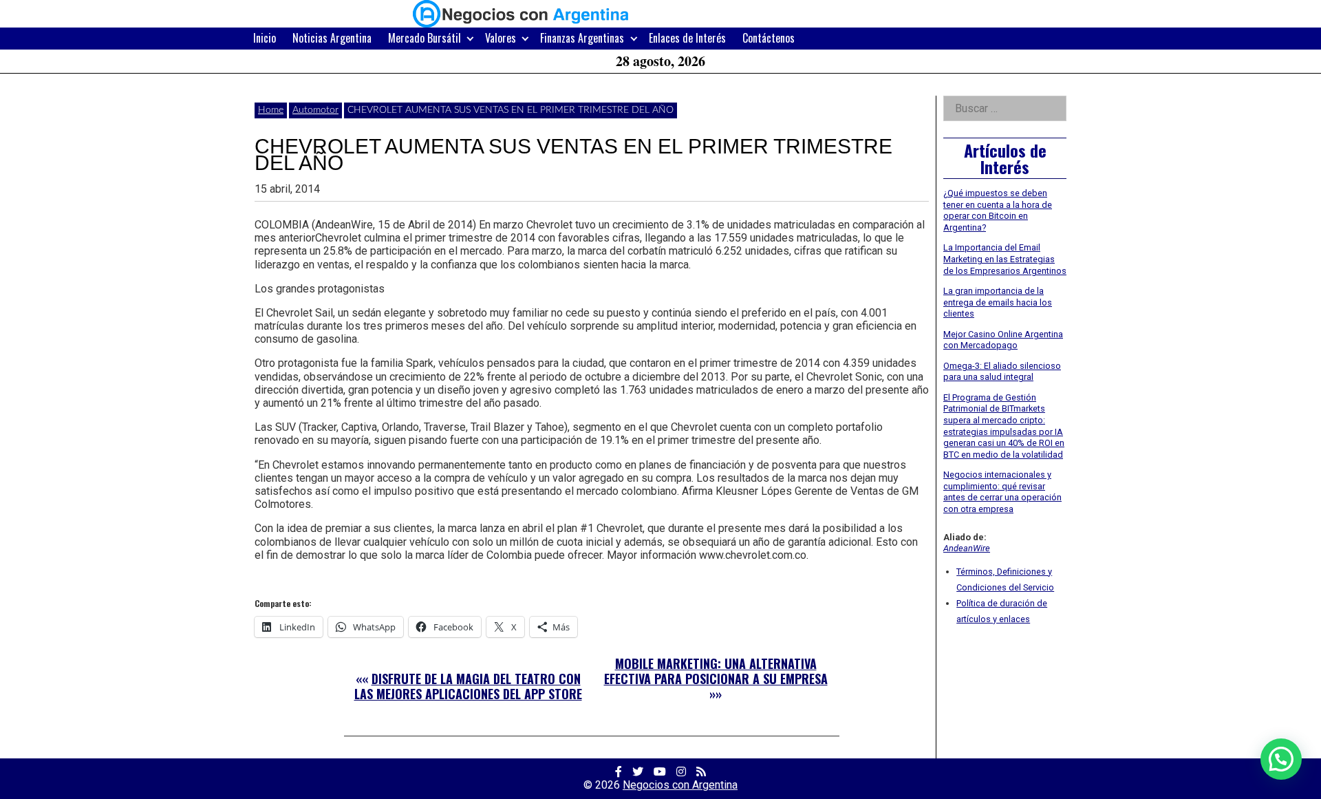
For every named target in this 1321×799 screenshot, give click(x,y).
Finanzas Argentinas (582, 38)
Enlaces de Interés (687, 38)
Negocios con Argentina (680, 784)
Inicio (264, 38)
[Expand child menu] (470, 38)
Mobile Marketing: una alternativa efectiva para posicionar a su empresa (716, 671)
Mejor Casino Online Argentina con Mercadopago (1003, 340)
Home (270, 110)
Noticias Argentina (332, 38)
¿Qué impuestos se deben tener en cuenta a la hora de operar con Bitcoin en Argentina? (997, 210)
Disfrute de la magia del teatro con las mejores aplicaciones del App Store (468, 686)
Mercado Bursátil (424, 38)
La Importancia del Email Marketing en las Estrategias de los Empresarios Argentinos (1004, 258)
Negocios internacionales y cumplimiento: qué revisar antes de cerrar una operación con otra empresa (1002, 491)
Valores (500, 38)
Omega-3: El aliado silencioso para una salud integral (1002, 372)
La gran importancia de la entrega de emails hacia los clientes (997, 302)
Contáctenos (768, 38)
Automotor (315, 110)
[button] (1281, 759)
